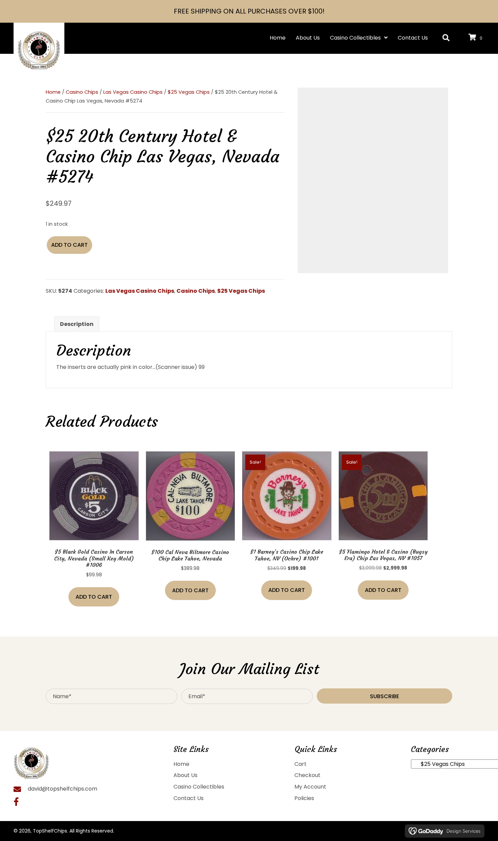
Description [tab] (77, 324)
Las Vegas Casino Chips (133, 92)
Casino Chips (82, 92)
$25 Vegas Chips (189, 92)
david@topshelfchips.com (62, 789)
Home (53, 92)
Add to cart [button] (94, 597)
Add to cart (69, 245)
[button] (446, 38)
